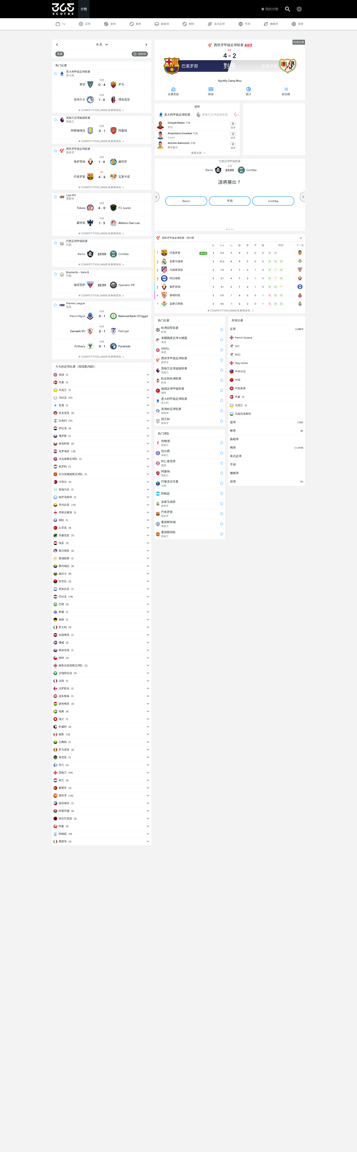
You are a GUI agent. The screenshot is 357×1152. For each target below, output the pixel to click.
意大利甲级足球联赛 (78, 71)
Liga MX (71, 195)
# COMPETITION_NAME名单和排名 (100, 110)
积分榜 (286, 94)
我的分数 (271, 9)
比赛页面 (173, 94)
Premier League (75, 303)
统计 (248, 94)
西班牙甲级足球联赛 (78, 148)
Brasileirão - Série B (77, 272)
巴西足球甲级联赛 (77, 241)
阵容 (211, 94)
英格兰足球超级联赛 (78, 117)
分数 (84, 9)
